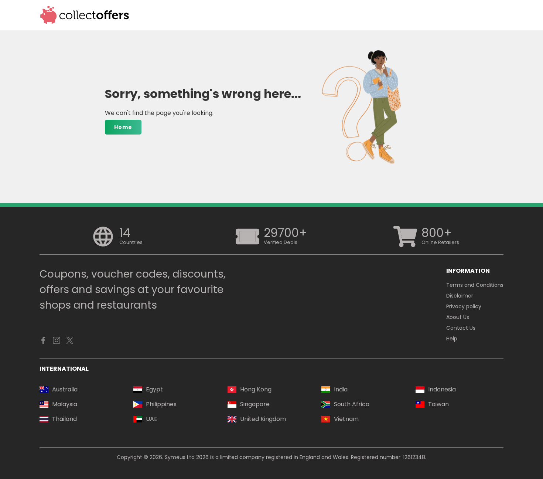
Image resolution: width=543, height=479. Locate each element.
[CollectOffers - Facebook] (43, 342)
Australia (65, 389)
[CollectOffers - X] (70, 342)
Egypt (154, 389)
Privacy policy (463, 306)
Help (451, 338)
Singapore (255, 404)
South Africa (351, 404)
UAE (151, 419)
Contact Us (460, 328)
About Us (457, 317)
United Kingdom (263, 419)
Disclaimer (459, 295)
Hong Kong (256, 389)
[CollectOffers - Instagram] (56, 342)
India (341, 389)
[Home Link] (85, 15)
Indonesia (442, 389)
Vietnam (346, 419)
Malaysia (64, 404)
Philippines (161, 404)
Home (123, 127)
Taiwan (438, 404)
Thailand (64, 419)
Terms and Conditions (474, 285)
